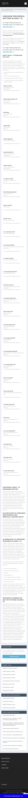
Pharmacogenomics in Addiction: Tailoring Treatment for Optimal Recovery (12, 719)
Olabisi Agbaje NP (8, 139)
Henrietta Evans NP (8, 285)
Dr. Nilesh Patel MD (8, 258)
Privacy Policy (6, 792)
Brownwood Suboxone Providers (10, 668)
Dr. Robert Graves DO (8, 404)
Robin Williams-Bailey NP (9, 192)
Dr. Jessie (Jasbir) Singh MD (10, 351)
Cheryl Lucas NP (7, 86)
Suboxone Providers (9, 9)
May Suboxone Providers (8, 690)
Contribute (3, 764)
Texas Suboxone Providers (20, 9)
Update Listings (4, 767)
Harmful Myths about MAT (9, 715)
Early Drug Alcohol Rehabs (8, 698)
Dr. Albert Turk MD (8, 178)
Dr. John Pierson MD (8, 470)
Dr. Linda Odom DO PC (9, 232)
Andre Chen (6, 417)
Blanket (13, 43)
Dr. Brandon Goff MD (8, 245)
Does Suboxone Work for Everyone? (11, 748)
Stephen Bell (6, 125)
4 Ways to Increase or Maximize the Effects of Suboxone (13, 742)
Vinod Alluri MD (7, 444)
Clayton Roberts (7, 165)
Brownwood (21, 41)
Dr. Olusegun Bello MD (9, 338)
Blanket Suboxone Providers (9, 677)
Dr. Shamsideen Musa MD (10, 271)
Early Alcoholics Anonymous (9, 707)
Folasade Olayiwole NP (9, 324)
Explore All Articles (5, 758)
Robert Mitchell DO (8, 152)
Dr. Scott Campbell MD (9, 431)
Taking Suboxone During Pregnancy (11, 728)
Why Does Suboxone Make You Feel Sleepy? (12, 745)
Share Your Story (5, 761)
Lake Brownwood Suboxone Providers (11, 681)
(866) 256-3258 (7, 27)
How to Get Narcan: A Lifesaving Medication (12, 734)
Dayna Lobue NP (7, 205)
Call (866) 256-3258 (14, 656)
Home (2, 9)
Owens (4, 43)
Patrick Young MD (8, 378)
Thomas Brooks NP (8, 391)
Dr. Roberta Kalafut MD (9, 298)
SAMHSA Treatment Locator (9, 704)
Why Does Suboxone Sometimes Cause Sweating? (14, 738)
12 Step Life (4, 784)
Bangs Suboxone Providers (9, 684)
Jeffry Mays (6, 112)
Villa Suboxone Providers (8, 687)
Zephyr (7, 43)
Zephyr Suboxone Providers (9, 674)
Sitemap (18, 792)
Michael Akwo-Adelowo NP (10, 99)
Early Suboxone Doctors (8, 701)
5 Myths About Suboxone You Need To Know (13, 731)
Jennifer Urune (7, 218)
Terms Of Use (12, 792)
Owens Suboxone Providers (9, 671)
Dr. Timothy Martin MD (9, 364)
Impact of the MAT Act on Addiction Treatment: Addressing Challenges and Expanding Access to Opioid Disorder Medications (13, 724)
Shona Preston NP (8, 311)
